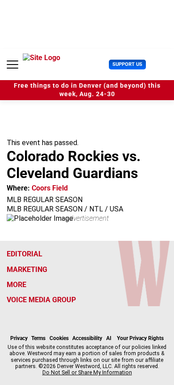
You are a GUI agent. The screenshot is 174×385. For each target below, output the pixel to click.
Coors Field (50, 188)
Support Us (127, 64)
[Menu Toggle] (12, 64)
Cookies (59, 338)
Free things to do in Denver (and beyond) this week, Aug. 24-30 (87, 90)
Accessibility (87, 338)
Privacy (19, 338)
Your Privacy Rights (140, 338)
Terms (38, 338)
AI (109, 338)
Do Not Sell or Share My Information (87, 372)
